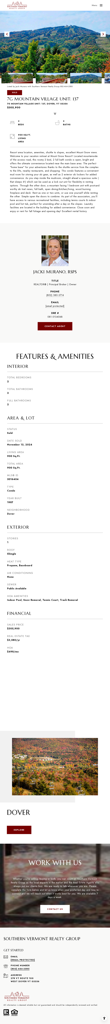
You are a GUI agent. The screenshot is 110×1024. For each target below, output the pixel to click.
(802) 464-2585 (20, 968)
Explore (19, 829)
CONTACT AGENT (55, 326)
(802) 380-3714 (55, 295)
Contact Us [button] (55, 909)
